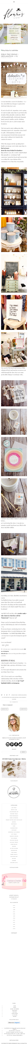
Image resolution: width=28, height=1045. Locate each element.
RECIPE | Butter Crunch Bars (14, 1030)
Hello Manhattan (22, 1043)
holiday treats (14, 842)
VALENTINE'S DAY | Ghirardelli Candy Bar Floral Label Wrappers (14, 1029)
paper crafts (14, 854)
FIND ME (14, 1016)
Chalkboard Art (14, 811)
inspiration (14, 850)
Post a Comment (7, 705)
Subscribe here (4, 653)
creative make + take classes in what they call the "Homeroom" (14, 616)
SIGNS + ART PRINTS (14, 1008)
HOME (14, 1006)
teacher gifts (14, 862)
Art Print (14, 807)
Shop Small (17, 697)
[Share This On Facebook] (4, 695)
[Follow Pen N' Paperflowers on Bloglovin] (14, 1023)
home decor (14, 844)
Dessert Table (14, 813)
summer (14, 860)
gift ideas (14, 834)
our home (14, 852)
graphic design (14, 836)
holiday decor (14, 840)
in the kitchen (14, 848)
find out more (5, 148)
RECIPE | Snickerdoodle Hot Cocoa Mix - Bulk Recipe (14, 1033)
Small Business (22, 697)
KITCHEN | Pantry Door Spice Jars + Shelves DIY (14, 759)
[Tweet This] (6, 695)
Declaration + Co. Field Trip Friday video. (13, 633)
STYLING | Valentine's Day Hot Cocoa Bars (14, 1032)
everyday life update (14, 832)
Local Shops (12, 697)
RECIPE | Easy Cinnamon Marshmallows (14, 1035)
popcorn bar (14, 856)
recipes (14, 858)
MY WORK (15, 1011)
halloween (14, 838)
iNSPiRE (14, 846)
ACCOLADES (14, 1014)
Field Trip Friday (6, 697)
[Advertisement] (14, 971)
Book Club (14, 809)
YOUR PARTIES (15, 1013)
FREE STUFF (14, 1010)
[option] (14, 34)
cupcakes (14, 830)
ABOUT (14, 1007)
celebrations (14, 828)
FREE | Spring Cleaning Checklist (14, 33)
